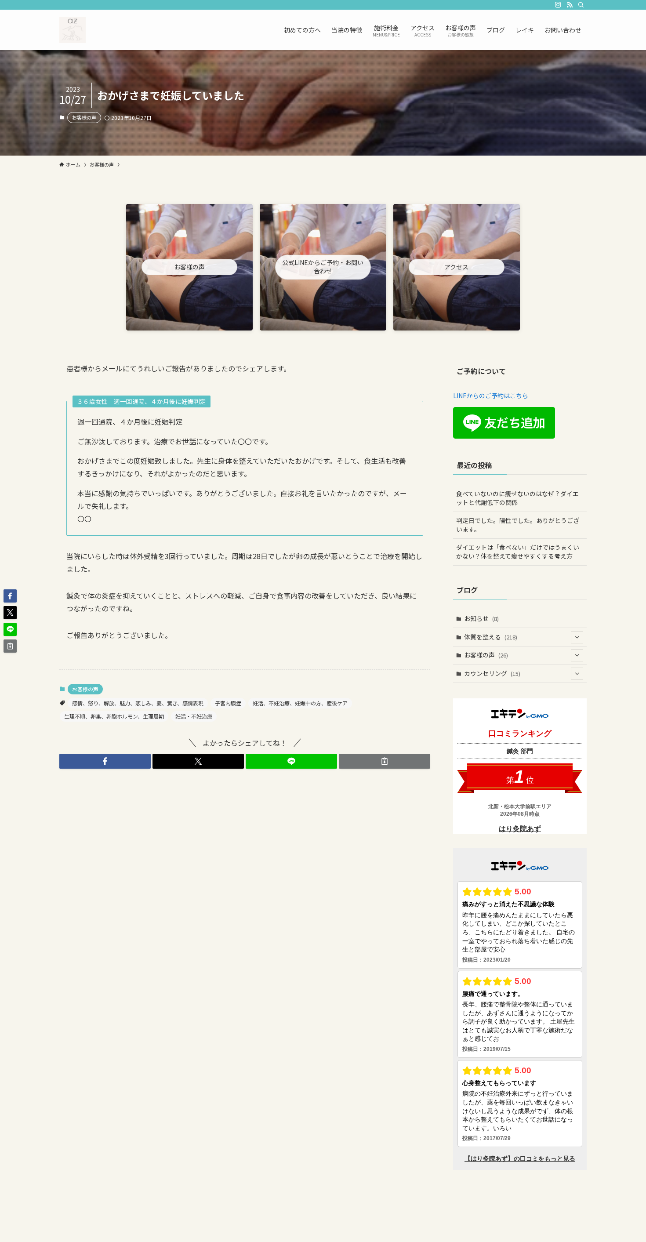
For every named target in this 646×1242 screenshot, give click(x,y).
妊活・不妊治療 (193, 716)
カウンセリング (492, 673)
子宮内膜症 (228, 703)
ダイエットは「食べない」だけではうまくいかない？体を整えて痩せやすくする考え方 (517, 551)
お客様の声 (84, 117)
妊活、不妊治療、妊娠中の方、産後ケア (300, 703)
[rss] (569, 5)
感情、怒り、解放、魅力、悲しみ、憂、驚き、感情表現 (137, 703)
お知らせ (481, 618)
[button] (105, 761)
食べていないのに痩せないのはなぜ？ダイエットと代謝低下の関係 (517, 498)
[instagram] (558, 5)
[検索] (581, 5)
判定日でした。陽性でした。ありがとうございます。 (517, 525)
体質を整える (490, 636)
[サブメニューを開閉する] (577, 637)
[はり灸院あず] (72, 30)
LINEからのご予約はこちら (490, 395)
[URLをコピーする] (384, 761)
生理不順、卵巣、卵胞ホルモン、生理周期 (114, 716)
